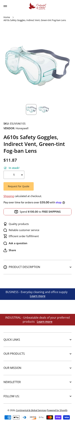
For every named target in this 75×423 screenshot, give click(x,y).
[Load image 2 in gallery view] (43, 109)
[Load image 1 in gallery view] (31, 109)
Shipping (8, 196)
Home (6, 17)
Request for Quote (18, 186)
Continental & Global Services (31, 410)
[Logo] (37, 6)
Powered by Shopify (57, 410)
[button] (9, 250)
